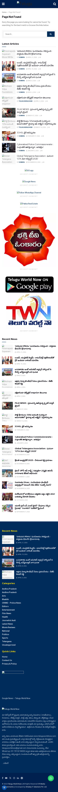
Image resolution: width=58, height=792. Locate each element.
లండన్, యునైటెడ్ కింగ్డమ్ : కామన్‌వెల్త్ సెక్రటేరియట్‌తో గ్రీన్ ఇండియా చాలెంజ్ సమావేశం (34, 359)
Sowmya (22, 57)
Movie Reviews (8, 627)
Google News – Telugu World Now (16, 698)
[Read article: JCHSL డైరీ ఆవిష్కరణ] (9, 136)
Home (4, 12)
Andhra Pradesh (9, 589)
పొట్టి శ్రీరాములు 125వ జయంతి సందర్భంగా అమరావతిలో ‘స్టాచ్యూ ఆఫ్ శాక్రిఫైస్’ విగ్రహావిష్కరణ (33, 416)
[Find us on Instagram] (14, 778)
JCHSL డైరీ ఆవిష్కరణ (26, 132)
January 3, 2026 (33, 150)
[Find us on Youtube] (6, 778)
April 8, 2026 (31, 80)
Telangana (6, 641)
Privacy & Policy (9, 664)
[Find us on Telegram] (22, 778)
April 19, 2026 (32, 69)
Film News (6, 613)
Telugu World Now (25, 101)
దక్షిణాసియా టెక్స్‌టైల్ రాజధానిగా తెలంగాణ (33, 97)
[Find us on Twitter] (10, 778)
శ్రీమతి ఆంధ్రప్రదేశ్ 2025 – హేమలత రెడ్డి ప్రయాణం (33, 460)
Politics (5, 634)
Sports (5, 638)
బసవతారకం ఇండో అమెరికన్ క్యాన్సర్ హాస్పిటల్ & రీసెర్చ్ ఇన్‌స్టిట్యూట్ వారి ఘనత (33, 370)
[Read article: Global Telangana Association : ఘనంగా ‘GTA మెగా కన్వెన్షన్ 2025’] (9, 159)
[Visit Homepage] (29, 4)
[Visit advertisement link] (29, 170)
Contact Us (7, 660)
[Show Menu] (3, 4)
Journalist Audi (9, 620)
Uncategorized (9, 645)
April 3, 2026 (39, 101)
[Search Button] (54, 4)
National (6, 631)
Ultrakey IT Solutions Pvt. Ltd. (36, 787)
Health (5, 617)
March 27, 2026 (32, 115)
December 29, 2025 (33, 162)
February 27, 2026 (33, 136)
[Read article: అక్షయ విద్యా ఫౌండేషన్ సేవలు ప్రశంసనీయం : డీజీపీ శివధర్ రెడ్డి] (9, 89)
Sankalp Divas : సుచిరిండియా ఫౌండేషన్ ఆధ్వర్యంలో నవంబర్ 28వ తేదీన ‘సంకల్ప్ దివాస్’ (33, 483)
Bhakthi (5, 599)
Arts (4, 596)
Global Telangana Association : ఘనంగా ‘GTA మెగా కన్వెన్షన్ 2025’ (34, 449)
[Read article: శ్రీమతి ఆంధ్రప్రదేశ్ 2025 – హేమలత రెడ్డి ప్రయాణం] (7, 463)
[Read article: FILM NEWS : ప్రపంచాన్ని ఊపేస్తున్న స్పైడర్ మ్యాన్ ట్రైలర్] (9, 113)
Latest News (7, 624)
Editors (5, 606)
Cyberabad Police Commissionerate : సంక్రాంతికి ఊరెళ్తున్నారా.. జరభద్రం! (33, 438)
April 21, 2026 (32, 57)
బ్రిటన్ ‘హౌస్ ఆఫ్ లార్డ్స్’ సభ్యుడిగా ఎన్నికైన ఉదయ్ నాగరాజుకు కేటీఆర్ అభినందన (34, 472)
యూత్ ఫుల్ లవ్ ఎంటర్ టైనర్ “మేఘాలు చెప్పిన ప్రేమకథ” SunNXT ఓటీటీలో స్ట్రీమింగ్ (32, 507)
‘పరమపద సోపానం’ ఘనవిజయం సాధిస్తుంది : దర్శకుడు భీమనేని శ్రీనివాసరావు (33, 537)
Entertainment (8, 610)
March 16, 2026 (40, 127)
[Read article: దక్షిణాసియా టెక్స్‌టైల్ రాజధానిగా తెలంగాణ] (9, 101)
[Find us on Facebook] (2, 778)
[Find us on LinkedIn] (18, 778)
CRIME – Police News (11, 603)
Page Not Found (14, 12)
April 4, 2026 (31, 92)
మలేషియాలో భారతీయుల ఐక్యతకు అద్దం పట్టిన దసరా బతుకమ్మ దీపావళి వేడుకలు (35, 495)
